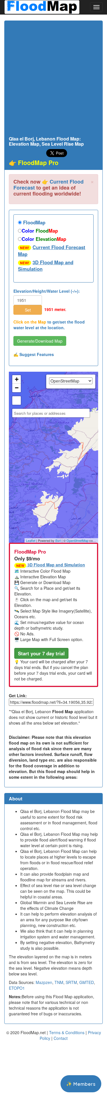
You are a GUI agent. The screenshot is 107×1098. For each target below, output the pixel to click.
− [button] (17, 387)
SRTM (71, 982)
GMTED (86, 982)
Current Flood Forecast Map (51, 250)
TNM (58, 982)
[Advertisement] (53, 80)
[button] (41, 653)
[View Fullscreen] (16, 400)
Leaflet (30, 540)
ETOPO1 (17, 988)
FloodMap (33, 222)
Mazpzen (44, 982)
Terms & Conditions (66, 1032)
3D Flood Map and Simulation (45, 266)
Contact (61, 1038)
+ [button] (17, 379)
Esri (58, 540)
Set (28, 310)
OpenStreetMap (77, 540)
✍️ (33, 354)
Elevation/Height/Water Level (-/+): (46, 291)
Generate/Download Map (39, 341)
